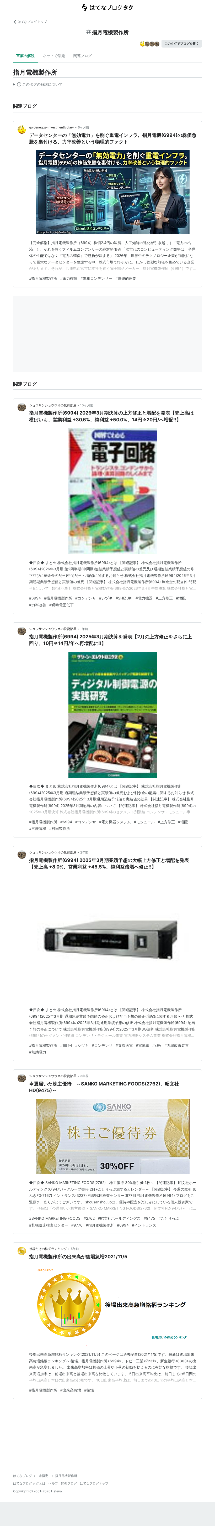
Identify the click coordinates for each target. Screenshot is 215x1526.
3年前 (84, 1076)
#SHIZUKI (124, 598)
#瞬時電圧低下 (61, 605)
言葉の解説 (25, 55)
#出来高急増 (70, 1390)
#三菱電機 (37, 828)
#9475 (149, 1218)
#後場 (89, 1390)
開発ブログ (69, 1483)
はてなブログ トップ (32, 22)
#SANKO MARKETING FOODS (54, 1218)
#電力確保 (68, 278)
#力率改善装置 (176, 1045)
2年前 (84, 852)
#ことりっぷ (168, 1218)
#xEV (156, 1045)
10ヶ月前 (86, 405)
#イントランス (144, 1225)
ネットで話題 (54, 55)
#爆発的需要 (125, 278)
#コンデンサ (85, 598)
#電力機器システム (115, 822)
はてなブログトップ (94, 1483)
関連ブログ (82, 55)
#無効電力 (37, 1052)
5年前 (75, 1249)
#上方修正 (164, 598)
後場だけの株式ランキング (48, 1249)
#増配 (181, 598)
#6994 (35, 598)
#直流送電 (124, 1045)
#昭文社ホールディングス (119, 1218)
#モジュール (144, 822)
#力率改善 (37, 605)
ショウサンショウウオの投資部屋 (52, 405)
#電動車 (142, 1045)
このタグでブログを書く (181, 43)
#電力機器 (144, 598)
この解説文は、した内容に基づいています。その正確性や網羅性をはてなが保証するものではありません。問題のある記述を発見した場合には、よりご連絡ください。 (38, 85)
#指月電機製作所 (43, 278)
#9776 (77, 1225)
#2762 (89, 1218)
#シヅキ (105, 598)
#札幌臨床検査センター (48, 1225)
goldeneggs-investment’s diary (51, 127)
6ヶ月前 (83, 127)
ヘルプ (53, 1483)
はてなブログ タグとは (29, 1483)
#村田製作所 (59, 828)
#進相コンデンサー (96, 278)
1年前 (84, 629)
